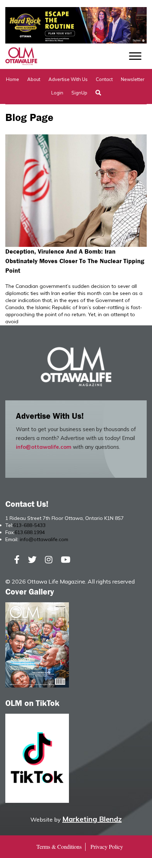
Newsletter (133, 79)
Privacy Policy (106, 846)
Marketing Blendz (92, 818)
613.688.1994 (29, 532)
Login (57, 92)
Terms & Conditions (59, 846)
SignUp (79, 92)
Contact (104, 79)
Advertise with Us (68, 79)
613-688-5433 (29, 525)
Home (12, 79)
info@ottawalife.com (43, 447)
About (33, 79)
